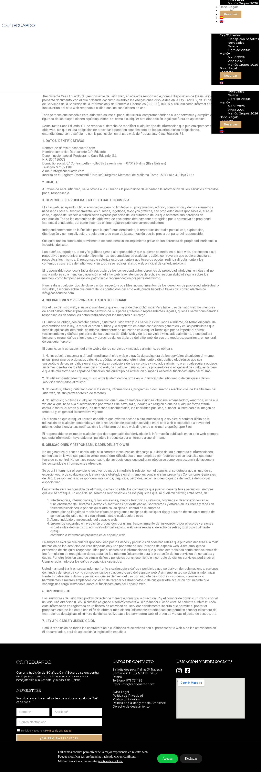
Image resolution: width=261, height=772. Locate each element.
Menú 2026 (236, 106)
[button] (235, 28)
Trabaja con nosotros (243, 39)
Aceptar (168, 758)
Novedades (236, 91)
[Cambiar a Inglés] (221, 132)
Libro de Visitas (239, 99)
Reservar (230, 124)
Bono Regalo (229, 117)
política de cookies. (110, 761)
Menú (224, 102)
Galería (233, 95)
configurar (130, 756)
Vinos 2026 (236, 110)
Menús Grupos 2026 (243, 113)
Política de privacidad (58, 730)
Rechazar (191, 758)
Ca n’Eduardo (229, 35)
